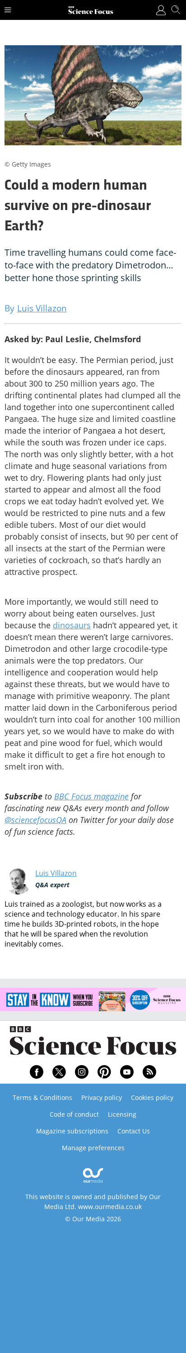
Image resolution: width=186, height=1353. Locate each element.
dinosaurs (72, 625)
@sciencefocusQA (35, 819)
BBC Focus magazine (91, 796)
